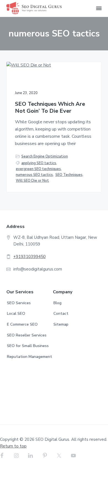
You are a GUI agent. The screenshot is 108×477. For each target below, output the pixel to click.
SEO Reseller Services (27, 335)
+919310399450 (29, 256)
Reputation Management (29, 356)
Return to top (13, 446)
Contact (60, 313)
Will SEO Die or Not (32, 180)
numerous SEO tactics (34, 174)
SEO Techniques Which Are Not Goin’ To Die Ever (50, 107)
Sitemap (60, 324)
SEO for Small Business (28, 345)
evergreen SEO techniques (38, 168)
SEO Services (19, 303)
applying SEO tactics (38, 163)
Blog (57, 303)
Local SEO (16, 313)
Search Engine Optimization (44, 156)
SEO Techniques (69, 174)
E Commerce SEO (22, 324)
